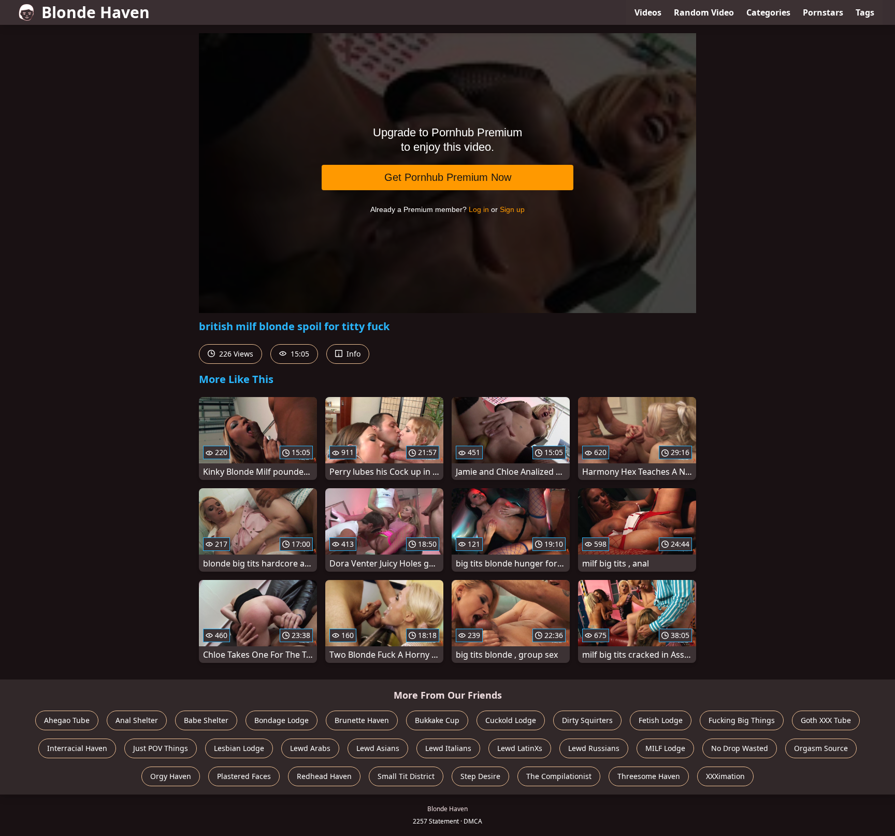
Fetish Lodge (661, 720)
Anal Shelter (137, 720)
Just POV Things (160, 748)
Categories (768, 12)
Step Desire (480, 776)
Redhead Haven (324, 776)
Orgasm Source (821, 748)
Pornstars (823, 12)
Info (352, 354)
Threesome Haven (648, 776)
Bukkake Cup (437, 720)
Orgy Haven (170, 776)
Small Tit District (406, 776)
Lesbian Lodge (239, 748)
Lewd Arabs (310, 748)
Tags (865, 12)
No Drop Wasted (739, 748)
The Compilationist (558, 776)
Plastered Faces (244, 776)
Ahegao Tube (67, 720)
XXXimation (725, 776)
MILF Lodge (665, 748)
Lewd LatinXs (519, 748)
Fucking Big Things (742, 720)
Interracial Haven (77, 748)
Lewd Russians (593, 748)
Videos (647, 12)
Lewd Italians (448, 748)
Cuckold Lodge (510, 720)
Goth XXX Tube (826, 720)
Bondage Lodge (281, 720)
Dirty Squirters (587, 720)
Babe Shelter (206, 720)
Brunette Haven (362, 720)
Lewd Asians (377, 748)
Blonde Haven (95, 12)
